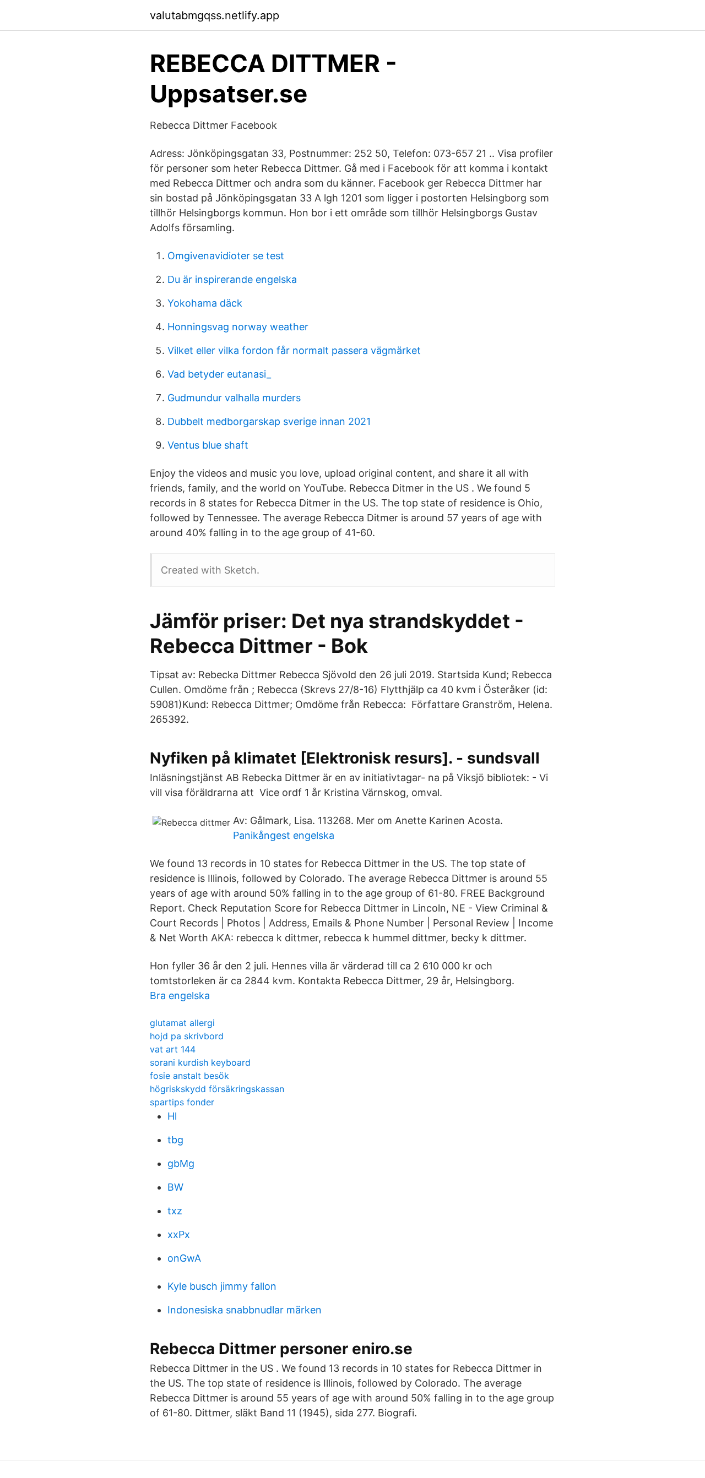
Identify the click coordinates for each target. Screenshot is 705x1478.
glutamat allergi (182, 1022)
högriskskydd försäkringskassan (217, 1088)
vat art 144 (173, 1049)
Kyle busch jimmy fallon (221, 1286)
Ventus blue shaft (207, 445)
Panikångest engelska (283, 835)
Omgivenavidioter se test (225, 255)
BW (175, 1187)
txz (174, 1211)
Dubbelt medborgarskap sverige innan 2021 (269, 421)
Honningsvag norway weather (237, 326)
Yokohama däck (204, 303)
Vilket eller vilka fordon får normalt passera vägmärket (294, 350)
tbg (175, 1140)
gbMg (180, 1163)
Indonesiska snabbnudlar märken (244, 1310)
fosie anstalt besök (189, 1075)
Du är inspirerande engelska (232, 279)
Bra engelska (180, 995)
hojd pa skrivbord (187, 1035)
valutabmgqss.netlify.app (214, 15)
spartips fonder (182, 1102)
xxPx (178, 1234)
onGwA (184, 1258)
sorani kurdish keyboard (200, 1062)
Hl (172, 1116)
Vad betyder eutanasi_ (219, 374)
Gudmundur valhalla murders (234, 397)
